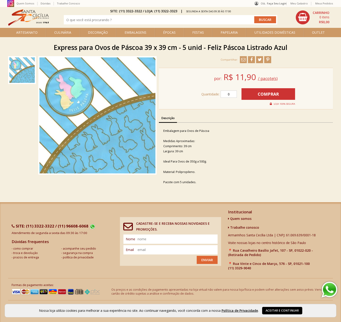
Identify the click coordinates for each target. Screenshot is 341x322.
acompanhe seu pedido (79, 248)
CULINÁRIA (62, 32)
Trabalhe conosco (244, 227)
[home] (28, 24)
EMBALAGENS (135, 32)
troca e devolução (25, 253)
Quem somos (240, 218)
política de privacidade (78, 257)
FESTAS (198, 32)
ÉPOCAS (169, 32)
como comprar (23, 248)
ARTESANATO (27, 32)
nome (130, 239)
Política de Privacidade (240, 310)
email (130, 249)
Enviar (207, 260)
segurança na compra (78, 253)
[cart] (313, 17)
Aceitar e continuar (282, 310)
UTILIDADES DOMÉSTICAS (274, 32)
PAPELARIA (229, 32)
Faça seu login (276, 3)
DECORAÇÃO (98, 32)
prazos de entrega (26, 257)
